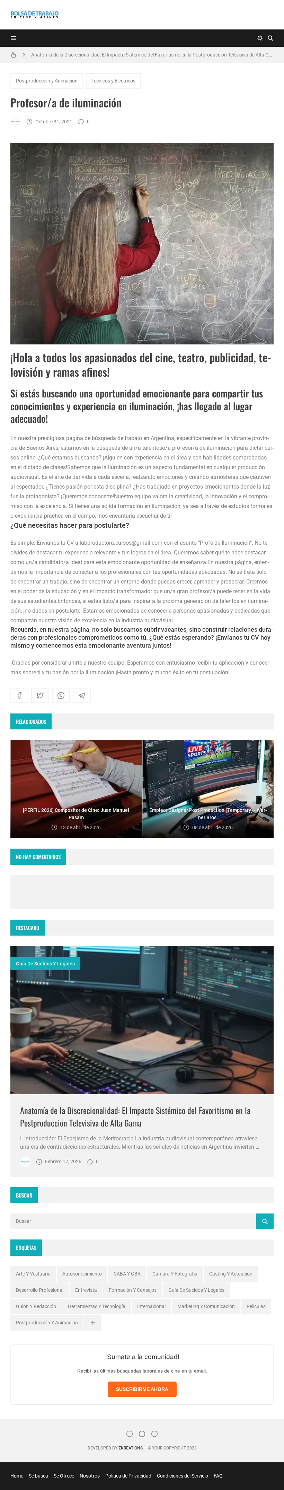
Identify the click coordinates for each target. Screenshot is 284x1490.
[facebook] (19, 695)
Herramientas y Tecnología (96, 1306)
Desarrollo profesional (39, 1290)
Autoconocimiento (82, 1274)
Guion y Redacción (36, 1306)
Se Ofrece (64, 1476)
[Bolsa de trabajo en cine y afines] (15, 121)
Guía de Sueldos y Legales (45, 963)
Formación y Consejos (133, 1290)
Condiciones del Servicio (182, 1476)
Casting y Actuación (230, 1274)
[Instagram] (129, 1434)
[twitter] (40, 695)
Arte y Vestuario (33, 1274)
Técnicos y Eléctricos (113, 81)
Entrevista (86, 1290)
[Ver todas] (92, 1323)
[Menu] (13, 38)
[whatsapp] (61, 695)
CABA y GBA (127, 1274)
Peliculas (256, 1306)
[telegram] (82, 695)
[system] (260, 38)
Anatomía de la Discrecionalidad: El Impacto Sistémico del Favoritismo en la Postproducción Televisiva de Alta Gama (152, 55)
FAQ (218, 1476)
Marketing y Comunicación (206, 1306)
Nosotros (90, 1476)
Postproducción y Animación (47, 81)
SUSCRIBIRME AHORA (142, 1389)
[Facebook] (142, 1434)
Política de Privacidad (128, 1476)
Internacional (151, 1306)
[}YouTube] (154, 1434)
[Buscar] (270, 38)
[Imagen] (142, 1020)
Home (16, 1476)
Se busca (38, 1476)
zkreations (130, 1448)
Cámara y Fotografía (174, 1274)
